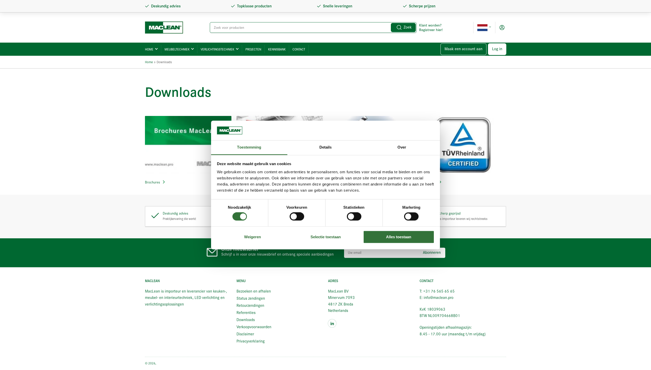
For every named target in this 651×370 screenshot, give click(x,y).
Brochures (152, 182)
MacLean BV (165, 363)
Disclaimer (245, 334)
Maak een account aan (463, 49)
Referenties (246, 312)
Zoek (408, 27)
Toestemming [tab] (249, 147)
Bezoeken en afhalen (253, 291)
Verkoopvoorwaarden (253, 327)
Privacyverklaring (250, 341)
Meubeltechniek (177, 49)
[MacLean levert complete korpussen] (188, 145)
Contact (298, 49)
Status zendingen (250, 298)
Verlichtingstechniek (217, 49)
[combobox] (313, 27)
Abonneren (432, 252)
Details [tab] (325, 147)
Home (149, 49)
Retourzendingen (250, 305)
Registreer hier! (431, 30)
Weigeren (252, 237)
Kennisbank (277, 49)
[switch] (297, 217)
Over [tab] (401, 147)
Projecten (253, 49)
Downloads (245, 320)
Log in (497, 49)
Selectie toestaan (325, 237)
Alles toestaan (398, 237)
